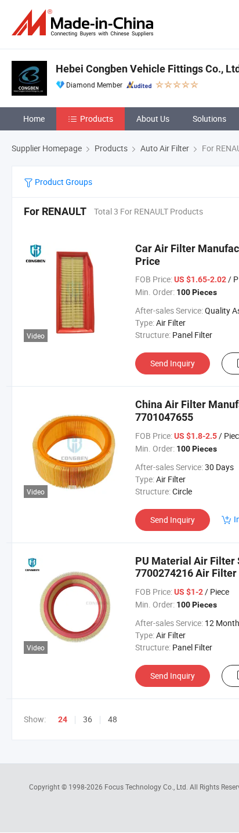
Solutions (209, 118)
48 (112, 719)
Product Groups (62, 181)
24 (62, 719)
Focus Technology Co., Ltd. (147, 786)
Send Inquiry (172, 363)
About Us (152, 118)
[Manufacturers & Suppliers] (85, 23)
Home (34, 118)
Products (96, 118)
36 (87, 719)
